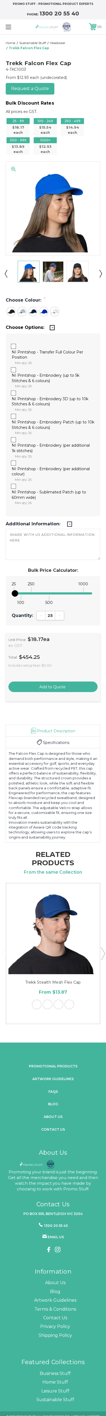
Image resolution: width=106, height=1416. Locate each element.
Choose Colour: (25, 300)
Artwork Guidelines (53, 1079)
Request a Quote (30, 88)
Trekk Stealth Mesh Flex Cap (53, 982)
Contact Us (53, 1129)
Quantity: (22, 615)
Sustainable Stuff (55, 1399)
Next (100, 273)
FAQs (53, 1092)
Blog (53, 1104)
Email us (56, 1237)
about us (53, 1117)
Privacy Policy (55, 1326)
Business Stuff (55, 1373)
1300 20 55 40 (59, 13)
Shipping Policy (55, 1335)
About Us (55, 1282)
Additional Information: (34, 524)
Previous (6, 273)
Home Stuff (55, 1382)
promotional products (53, 1066)
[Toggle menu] (15, 26)
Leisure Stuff (55, 1391)
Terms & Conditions (55, 1309)
